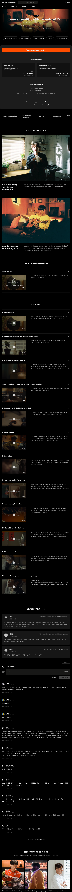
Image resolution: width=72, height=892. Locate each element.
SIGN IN (67, 2)
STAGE (24, 7)
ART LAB (14, 7)
